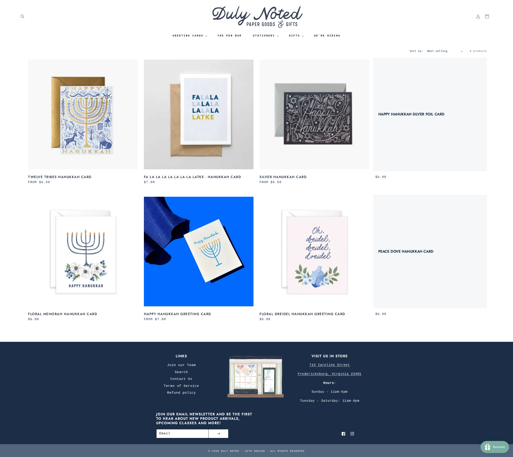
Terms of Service (181, 386)
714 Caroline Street (329, 365)
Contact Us (181, 379)
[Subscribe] (218, 433)
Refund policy (181, 393)
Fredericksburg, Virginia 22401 (330, 374)
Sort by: (416, 51)
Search (181, 372)
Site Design (255, 451)
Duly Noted (230, 451)
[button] (22, 16)
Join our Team (181, 365)
